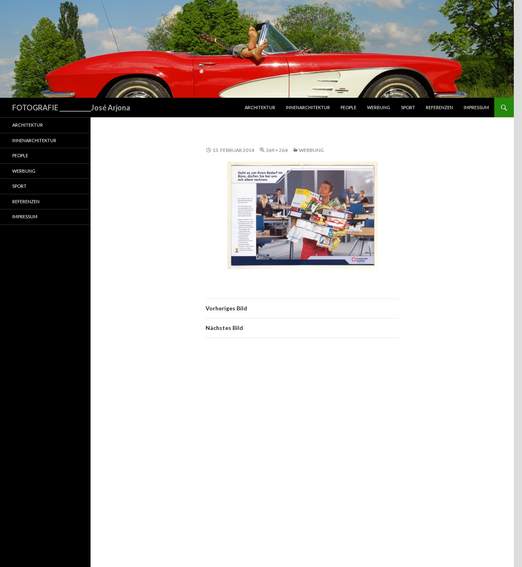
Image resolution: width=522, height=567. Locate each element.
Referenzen (439, 107)
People (348, 107)
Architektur (260, 107)
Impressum (476, 107)
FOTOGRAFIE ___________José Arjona (71, 107)
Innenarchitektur (308, 107)
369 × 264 (277, 150)
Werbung (378, 107)
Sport (408, 107)
